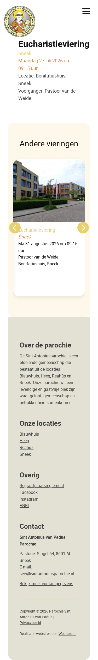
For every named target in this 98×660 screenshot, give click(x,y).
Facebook (29, 492)
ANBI (24, 505)
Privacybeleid (30, 622)
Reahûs (26, 447)
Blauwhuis (29, 434)
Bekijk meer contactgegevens (46, 583)
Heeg (24, 440)
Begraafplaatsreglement (42, 485)
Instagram (29, 499)
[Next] (83, 227)
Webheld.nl (67, 633)
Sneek (25, 454)
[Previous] (15, 227)
